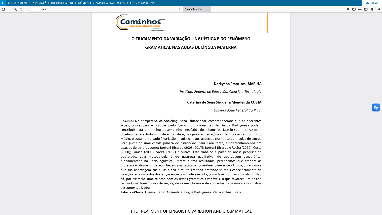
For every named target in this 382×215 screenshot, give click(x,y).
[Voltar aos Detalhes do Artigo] (3, 3)
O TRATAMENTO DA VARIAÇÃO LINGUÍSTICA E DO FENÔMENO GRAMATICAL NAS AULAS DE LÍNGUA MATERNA (81, 3)
